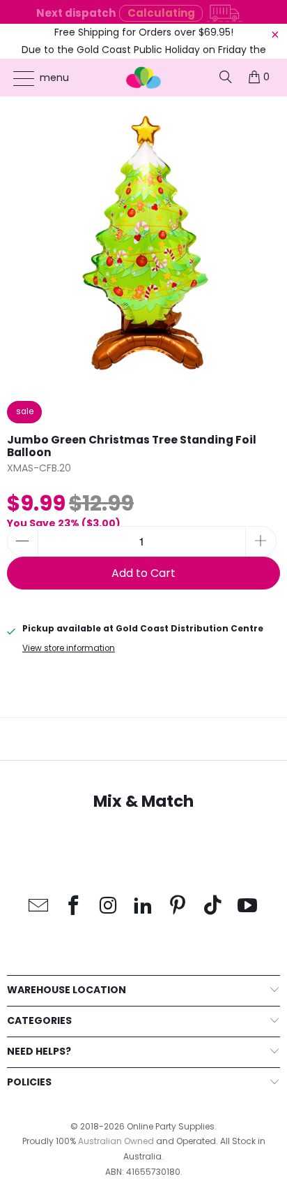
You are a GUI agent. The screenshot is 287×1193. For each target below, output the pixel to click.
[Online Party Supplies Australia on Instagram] (108, 906)
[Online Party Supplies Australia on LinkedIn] (143, 906)
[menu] (17, 78)
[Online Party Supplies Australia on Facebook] (74, 906)
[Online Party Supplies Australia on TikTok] (213, 906)
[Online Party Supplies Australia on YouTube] (248, 906)
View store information (68, 648)
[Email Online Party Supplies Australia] (39, 906)
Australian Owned (116, 1141)
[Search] (225, 77)
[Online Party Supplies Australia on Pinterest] (178, 906)
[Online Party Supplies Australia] (143, 77)
